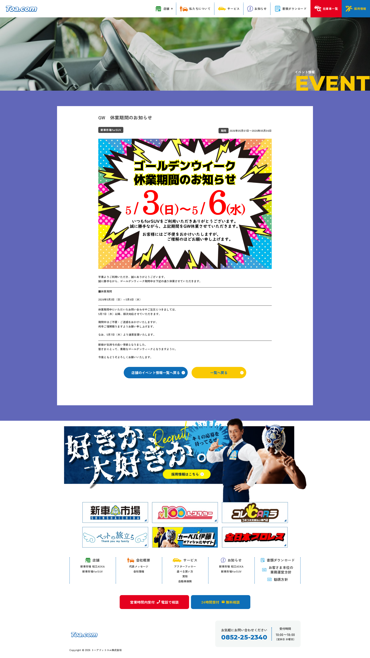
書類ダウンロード (281, 560)
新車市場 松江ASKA (92, 566)
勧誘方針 (281, 579)
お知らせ (235, 560)
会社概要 (143, 560)
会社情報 (138, 571)
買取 (185, 576)
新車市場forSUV (92, 571)
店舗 (95, 560)
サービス (190, 560)
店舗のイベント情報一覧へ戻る (155, 372)
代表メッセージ (138, 566)
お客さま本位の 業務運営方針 (281, 569)
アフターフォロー (185, 566)
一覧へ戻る (219, 372)
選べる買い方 (185, 571)
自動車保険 (185, 581)
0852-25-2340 (244, 637)
